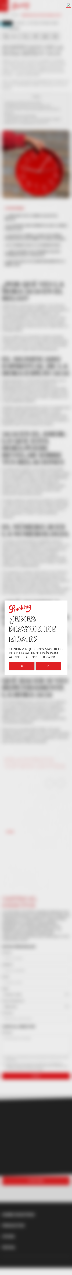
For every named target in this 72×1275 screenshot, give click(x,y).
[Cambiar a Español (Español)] (68, 5)
